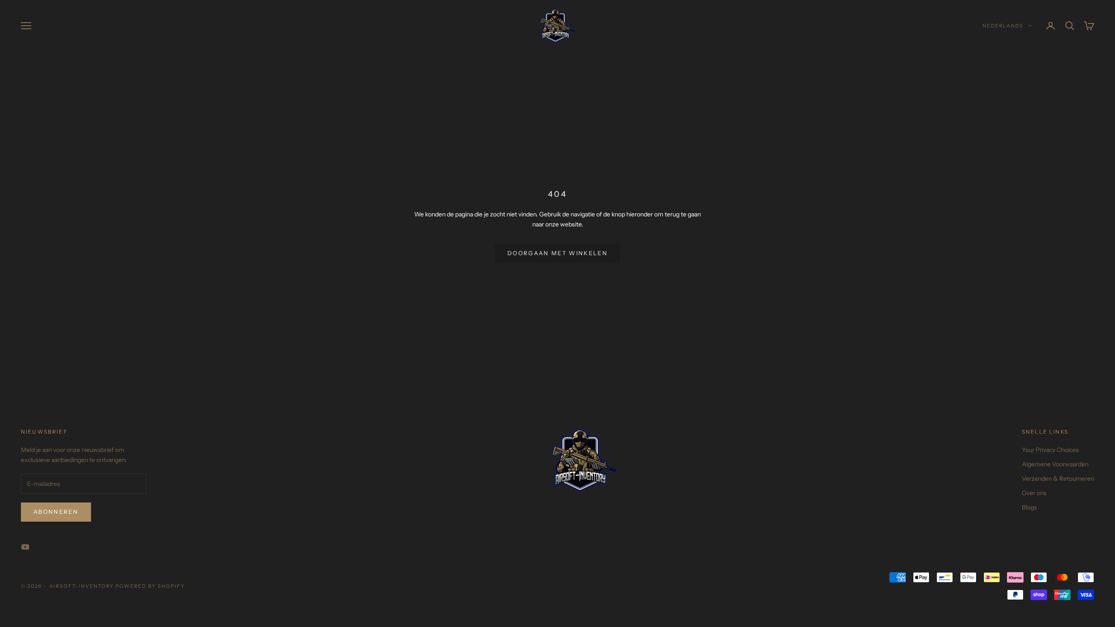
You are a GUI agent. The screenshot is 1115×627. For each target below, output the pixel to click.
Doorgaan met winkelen (557, 252)
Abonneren (56, 511)
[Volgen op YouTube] (25, 547)
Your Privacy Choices (1050, 450)
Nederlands (1003, 26)
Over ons (1034, 493)
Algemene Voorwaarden (1055, 464)
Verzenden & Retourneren (1058, 478)
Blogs (1029, 507)
